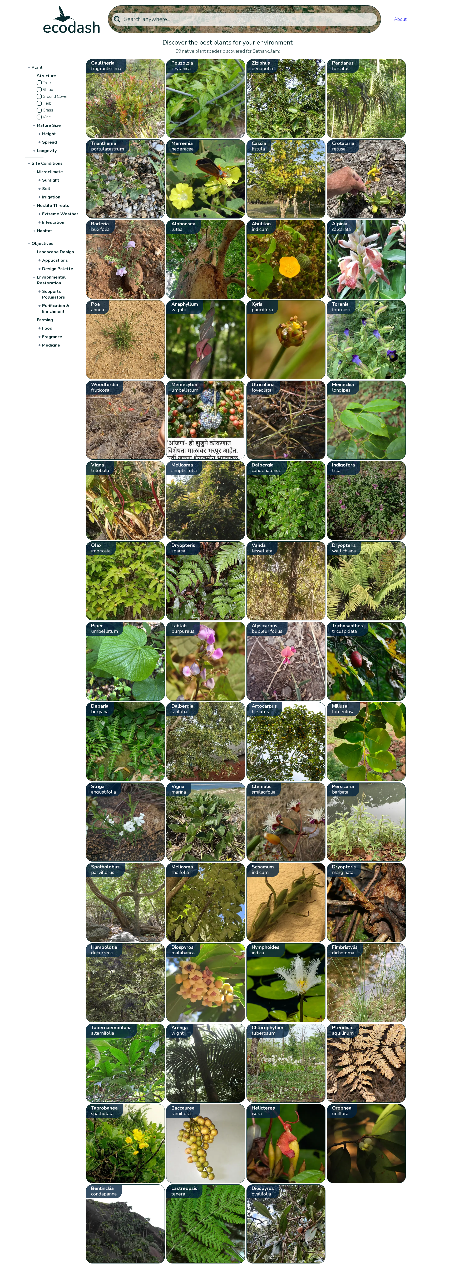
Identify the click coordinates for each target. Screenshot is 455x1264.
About (400, 19)
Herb (47, 103)
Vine (47, 117)
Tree (47, 83)
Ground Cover (55, 96)
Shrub (48, 90)
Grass (48, 110)
